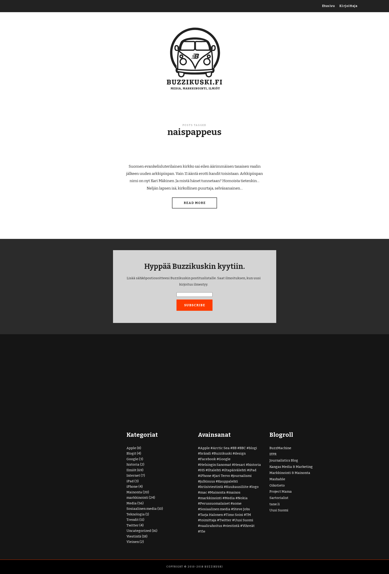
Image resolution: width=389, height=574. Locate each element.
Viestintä (134, 536)
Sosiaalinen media (142, 509)
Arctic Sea (221, 448)
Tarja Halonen (211, 514)
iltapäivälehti (235, 470)
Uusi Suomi (243, 520)
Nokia (243, 498)
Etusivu (328, 6)
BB (235, 448)
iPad (130, 481)
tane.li (274, 504)
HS (202, 470)
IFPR (272, 454)
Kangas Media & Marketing (291, 467)
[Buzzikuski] (194, 58)
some (237, 503)
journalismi (242, 475)
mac (203, 492)
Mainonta (134, 492)
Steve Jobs (241, 509)
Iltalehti (214, 470)
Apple (131, 448)
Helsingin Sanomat (215, 464)
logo (255, 486)
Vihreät (248, 525)
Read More (195, 203)
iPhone (132, 487)
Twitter (133, 525)
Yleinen (133, 542)
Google (132, 459)
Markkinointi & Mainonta (289, 473)
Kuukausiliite (237, 486)
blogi (253, 448)
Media (132, 503)
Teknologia (136, 514)
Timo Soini (234, 514)
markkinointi (137, 498)
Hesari (239, 464)
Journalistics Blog (283, 460)
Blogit (131, 453)
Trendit (133, 520)
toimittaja (208, 520)
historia (133, 464)
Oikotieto (277, 485)
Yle (202, 531)
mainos (234, 492)
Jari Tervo (222, 475)
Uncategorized (139, 531)
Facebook (208, 459)
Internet (133, 475)
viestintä (232, 525)
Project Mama (280, 491)
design (240, 453)
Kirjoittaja (348, 6)
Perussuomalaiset (215, 503)
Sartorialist (278, 498)
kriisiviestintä (211, 486)
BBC (243, 448)
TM (248, 514)
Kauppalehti (228, 481)
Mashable (277, 479)
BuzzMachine (280, 448)
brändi (205, 453)
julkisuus (207, 481)
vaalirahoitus (211, 525)
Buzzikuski (223, 453)
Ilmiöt (131, 470)
